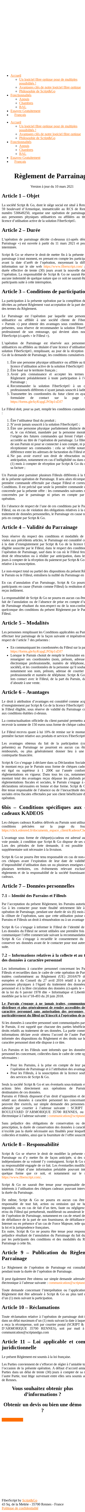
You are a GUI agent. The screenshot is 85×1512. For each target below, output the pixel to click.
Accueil (15, 122)
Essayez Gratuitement (25, 157)
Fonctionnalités (20, 142)
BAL (22, 154)
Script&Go (29, 1500)
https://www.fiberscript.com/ (63, 266)
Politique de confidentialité (20, 1508)
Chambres (26, 150)
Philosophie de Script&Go (37, 138)
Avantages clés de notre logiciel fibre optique (50, 134)
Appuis (24, 146)
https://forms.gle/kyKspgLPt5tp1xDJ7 (36, 402)
